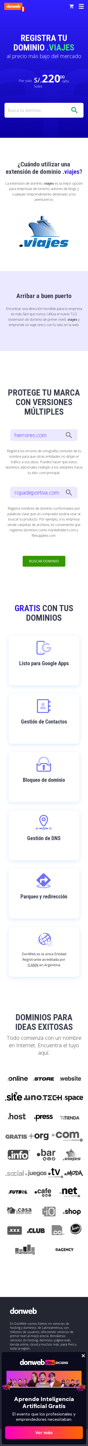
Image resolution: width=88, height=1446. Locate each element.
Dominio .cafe (43, 1193)
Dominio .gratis (16, 1135)
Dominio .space (73, 1097)
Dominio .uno (32, 1097)
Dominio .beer (75, 1231)
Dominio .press (43, 1116)
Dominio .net (69, 1193)
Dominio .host (16, 1116)
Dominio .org (39, 1135)
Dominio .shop (72, 1212)
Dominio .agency (64, 1250)
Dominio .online (17, 1078)
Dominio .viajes (71, 1154)
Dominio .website (70, 1078)
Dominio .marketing (25, 1250)
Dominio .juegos (36, 1174)
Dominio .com (67, 1135)
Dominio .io (46, 1212)
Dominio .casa (19, 1212)
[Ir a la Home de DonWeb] (13, 6)
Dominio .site (13, 1097)
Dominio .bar (46, 1154)
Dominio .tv (55, 1174)
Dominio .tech (53, 1097)
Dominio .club (35, 1231)
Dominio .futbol (18, 1193)
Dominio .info (19, 1154)
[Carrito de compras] (71, 6)
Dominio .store (43, 1078)
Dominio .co (57, 1231)
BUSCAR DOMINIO (44, 561)
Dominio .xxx (14, 1231)
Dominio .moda (73, 1174)
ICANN (33, 965)
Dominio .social (14, 1174)
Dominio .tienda (70, 1116)
